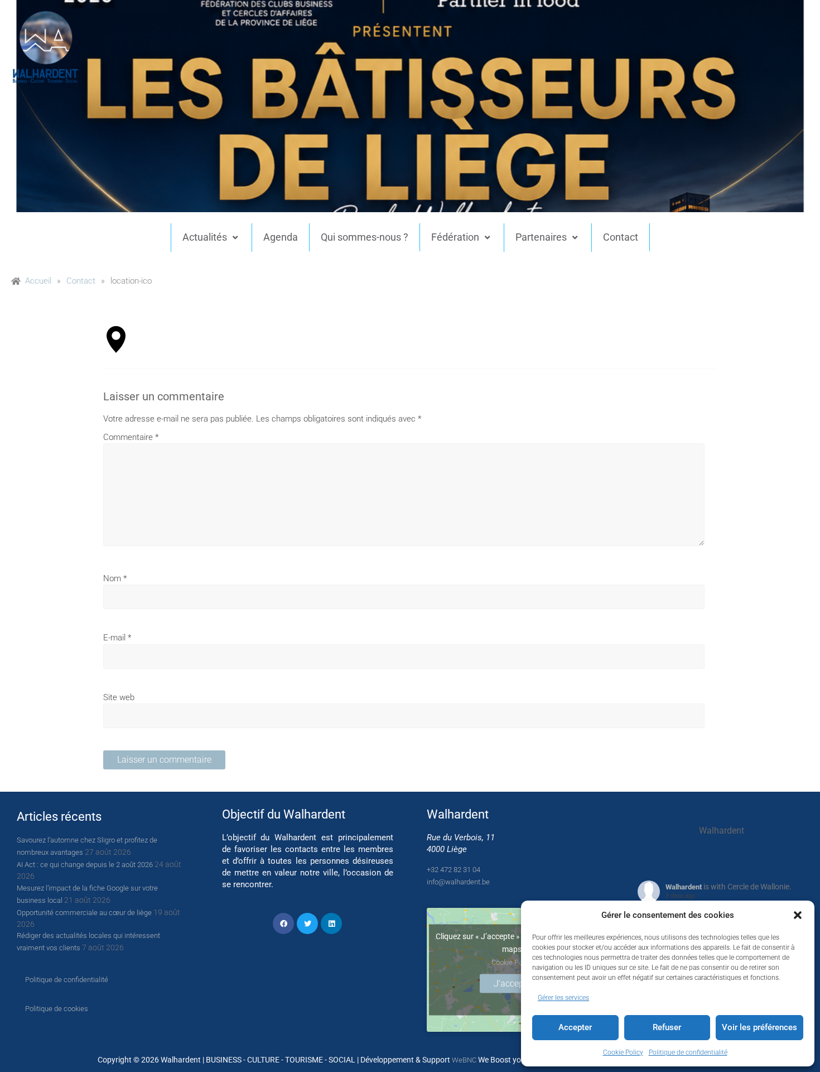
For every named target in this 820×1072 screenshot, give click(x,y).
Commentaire (130, 437)
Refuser (667, 1027)
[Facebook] (283, 923)
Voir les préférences (759, 1027)
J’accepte (512, 983)
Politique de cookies (56, 1008)
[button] (797, 915)
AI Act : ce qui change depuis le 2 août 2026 (85, 864)
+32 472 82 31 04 (453, 869)
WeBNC (464, 1060)
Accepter (575, 1027)
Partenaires (541, 237)
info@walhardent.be (458, 882)
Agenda (280, 237)
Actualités (204, 237)
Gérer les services (563, 998)
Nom (115, 578)
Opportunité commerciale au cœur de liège (84, 912)
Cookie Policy (623, 1052)
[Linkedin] (331, 923)
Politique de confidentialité (688, 1052)
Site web (118, 697)
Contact (620, 237)
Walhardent (683, 887)
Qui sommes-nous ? (364, 237)
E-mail (117, 638)
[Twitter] (307, 923)
